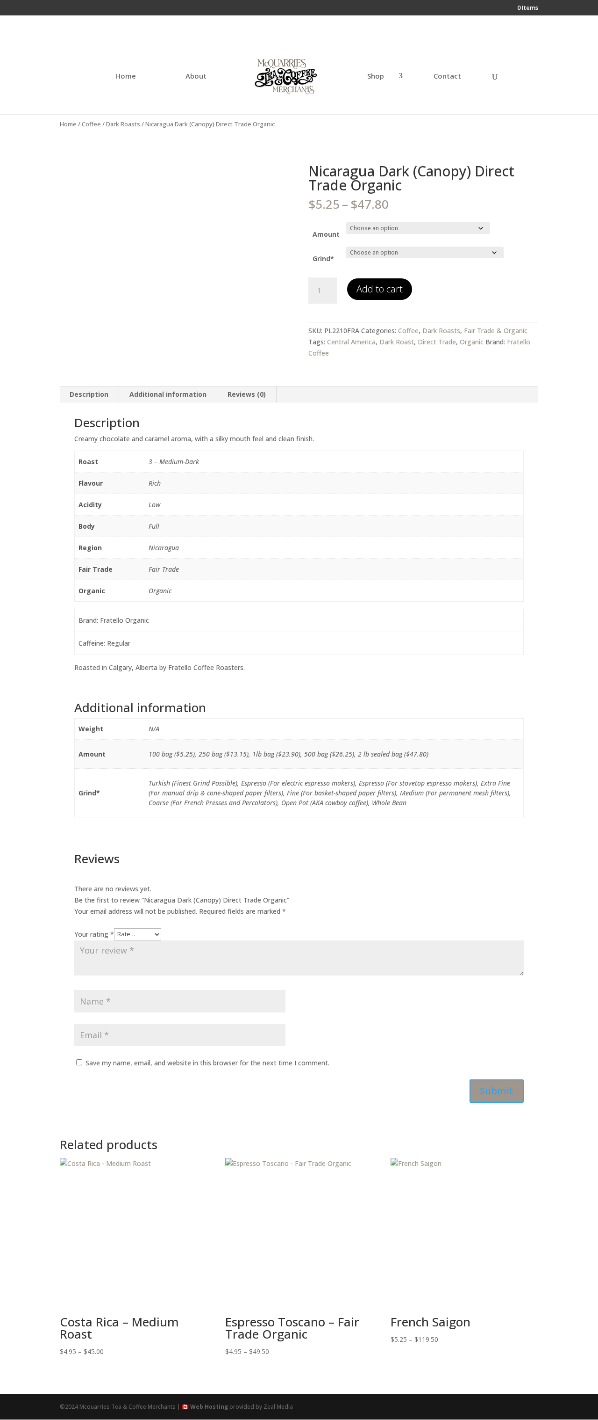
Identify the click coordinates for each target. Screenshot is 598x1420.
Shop (375, 76)
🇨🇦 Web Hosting (205, 1407)
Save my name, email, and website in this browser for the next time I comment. (207, 1062)
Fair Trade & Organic (495, 330)
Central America (351, 341)
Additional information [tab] (167, 394)
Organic (472, 341)
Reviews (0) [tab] (247, 394)
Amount (326, 234)
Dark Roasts (123, 124)
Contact (447, 76)
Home (125, 76)
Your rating (94, 933)
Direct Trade (437, 341)
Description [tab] (89, 394)
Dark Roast (396, 341)
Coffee (91, 124)
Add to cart (379, 289)
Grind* (323, 258)
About (195, 76)
